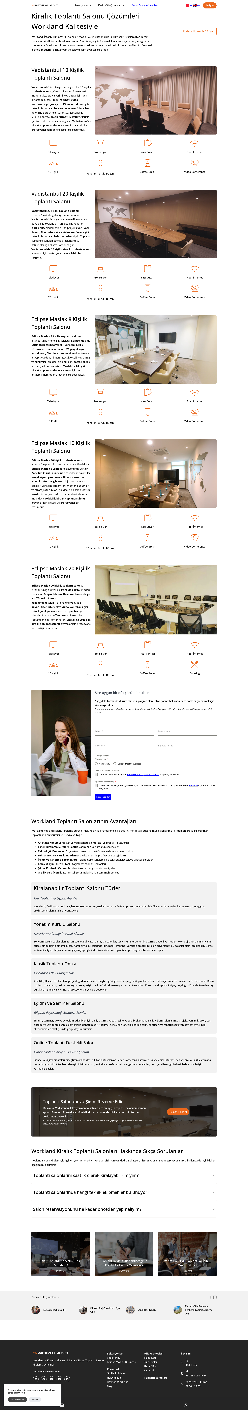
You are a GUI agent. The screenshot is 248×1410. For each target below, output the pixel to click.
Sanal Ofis (150, 1370)
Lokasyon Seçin (102, 755)
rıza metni (193, 785)
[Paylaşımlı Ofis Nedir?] (35, 1310)
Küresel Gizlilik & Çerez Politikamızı (143, 774)
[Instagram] (51, 1379)
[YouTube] (59, 1379)
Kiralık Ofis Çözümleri (109, 5)
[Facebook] (43, 1379)
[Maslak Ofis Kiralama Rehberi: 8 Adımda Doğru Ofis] (178, 1310)
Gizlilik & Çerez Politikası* (107, 771)
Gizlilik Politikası (116, 1373)
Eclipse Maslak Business (121, 1362)
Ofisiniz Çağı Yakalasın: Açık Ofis (105, 1309)
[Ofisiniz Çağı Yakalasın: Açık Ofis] (83, 1310)
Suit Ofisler (150, 1362)
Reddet (35, 1399)
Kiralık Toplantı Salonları (144, 5)
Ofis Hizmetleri (153, 1353)
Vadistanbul (114, 1357)
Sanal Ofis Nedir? (147, 1309)
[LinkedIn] (36, 1379)
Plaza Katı (150, 1357)
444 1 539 (191, 1365)
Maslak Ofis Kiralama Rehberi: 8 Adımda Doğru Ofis (198, 1310)
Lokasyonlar (81, 5)
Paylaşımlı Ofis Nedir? (54, 1309)
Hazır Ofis (150, 1366)
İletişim (210, 5)
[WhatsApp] (67, 1379)
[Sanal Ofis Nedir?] (130, 1310)
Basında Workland (117, 1382)
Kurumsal (113, 1369)
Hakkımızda (114, 1377)
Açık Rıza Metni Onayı (105, 781)
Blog (109, 1386)
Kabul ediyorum (17, 1399)
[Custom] (186, 1405)
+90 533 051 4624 (195, 1375)
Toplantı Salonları (155, 1377)
